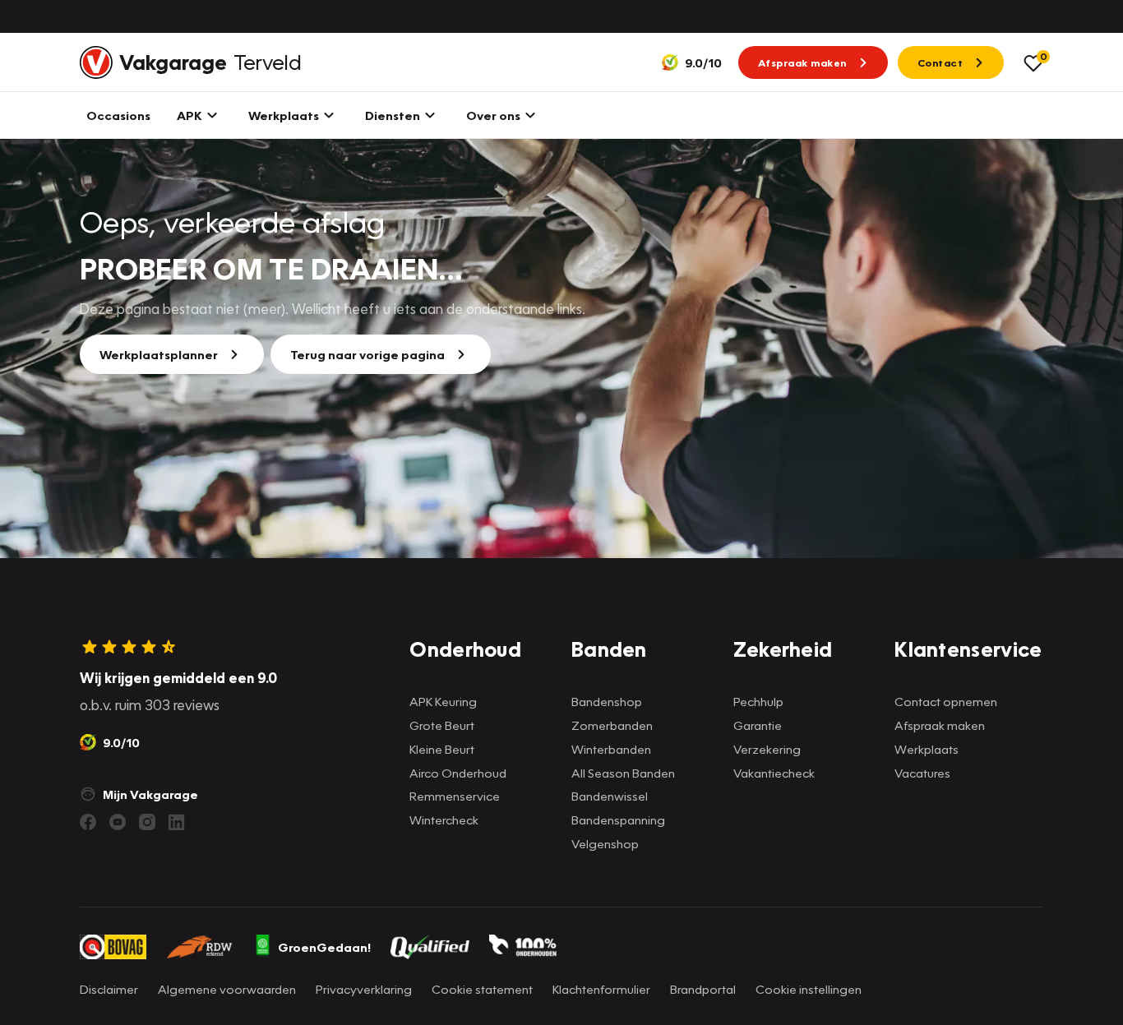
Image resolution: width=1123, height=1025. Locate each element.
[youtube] (117, 822)
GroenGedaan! (324, 947)
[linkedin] (177, 822)
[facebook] (88, 822)
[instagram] (147, 822)
